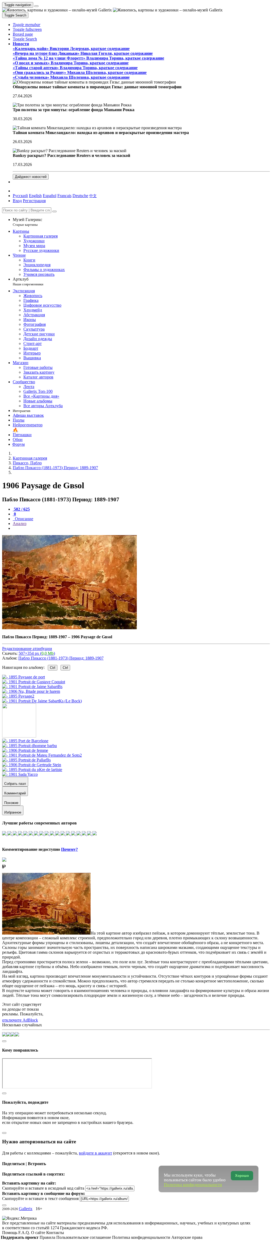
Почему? (69, 849)
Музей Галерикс (27, 222)
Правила (48, 1237)
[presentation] (141, 528)
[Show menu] (36, 6)
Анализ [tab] (19, 523)
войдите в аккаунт (95, 1153)
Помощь (10, 1232)
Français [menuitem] (64, 195)
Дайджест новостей (30, 177)
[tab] (21, 509)
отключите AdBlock (20, 1020)
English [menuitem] (35, 195)
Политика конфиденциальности (141, 1237)
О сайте (38, 1232)
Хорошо (242, 1176)
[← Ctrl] (42, 701)
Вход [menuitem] (17, 200)
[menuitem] (93, 195)
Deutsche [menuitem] (80, 195)
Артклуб (28, 281)
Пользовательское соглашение (84, 1237)
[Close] (54, 211)
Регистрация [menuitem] (34, 200)
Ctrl (52, 668)
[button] (26, 24)
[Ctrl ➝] (25, 741)
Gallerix (25, 1208)
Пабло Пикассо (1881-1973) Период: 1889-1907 (61, 658)
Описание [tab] (23, 518)
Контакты (55, 1232)
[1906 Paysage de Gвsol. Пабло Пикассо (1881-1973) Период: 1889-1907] (69, 628)
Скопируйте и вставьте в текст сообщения (40, 1198)
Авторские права (186, 1237)
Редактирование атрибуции (27, 648)
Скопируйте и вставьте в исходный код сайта (43, 1188)
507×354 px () (37, 653)
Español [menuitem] (49, 195)
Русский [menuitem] (20, 195)
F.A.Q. (24, 1232)
